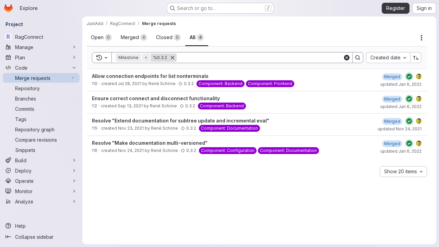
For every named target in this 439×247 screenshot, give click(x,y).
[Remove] (172, 58)
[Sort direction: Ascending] (416, 57)
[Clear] (347, 58)
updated (401, 84)
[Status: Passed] (409, 76)
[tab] (101, 37)
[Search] (357, 57)
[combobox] (388, 57)
